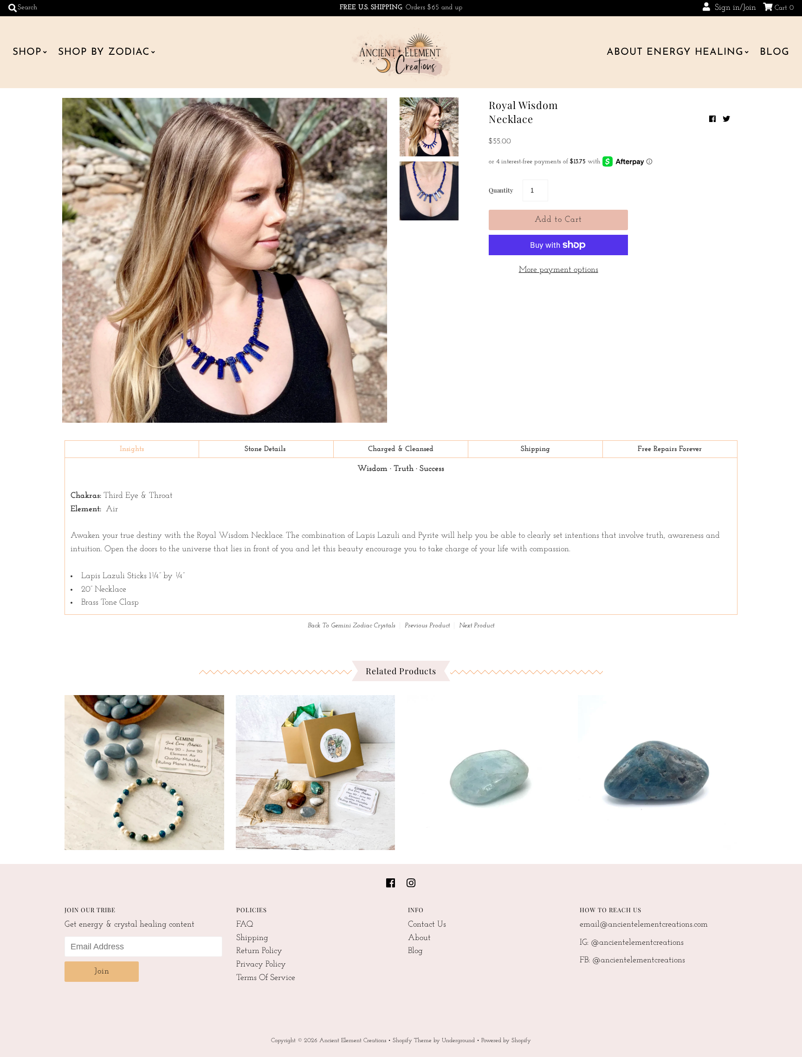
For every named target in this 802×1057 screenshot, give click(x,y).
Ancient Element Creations (352, 1041)
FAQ (244, 925)
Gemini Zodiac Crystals (363, 625)
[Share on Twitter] (726, 119)
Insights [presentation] (132, 449)
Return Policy (259, 951)
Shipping (252, 938)
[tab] (132, 449)
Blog (774, 52)
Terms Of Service (265, 978)
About (419, 938)
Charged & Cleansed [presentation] (400, 449)
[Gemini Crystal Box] (315, 770)
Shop (27, 52)
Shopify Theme (412, 1041)
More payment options (558, 270)
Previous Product (427, 625)
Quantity (501, 190)
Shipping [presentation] (535, 449)
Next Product (476, 625)
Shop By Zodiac (104, 52)
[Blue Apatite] (657, 770)
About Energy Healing (675, 52)
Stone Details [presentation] (266, 449)
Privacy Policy (261, 964)
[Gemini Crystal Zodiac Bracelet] (144, 770)
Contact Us (427, 925)
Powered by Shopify (506, 1041)
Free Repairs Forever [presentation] (670, 449)
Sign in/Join (733, 8)
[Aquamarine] (486, 770)
